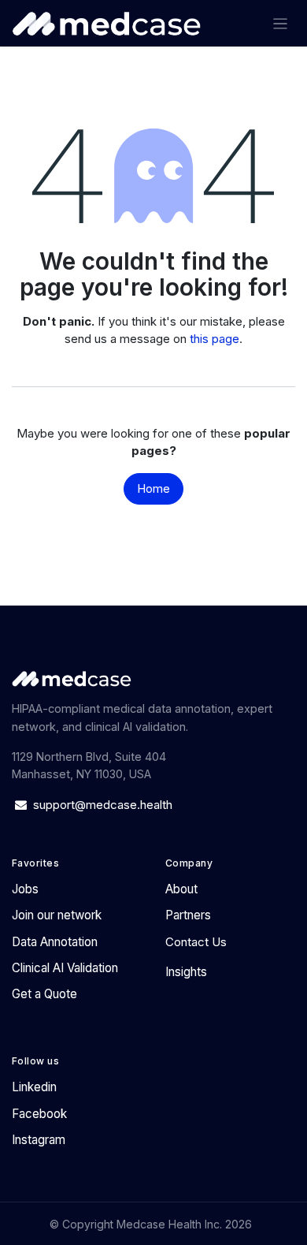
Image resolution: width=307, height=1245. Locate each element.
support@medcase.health (104, 804)
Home (153, 488)
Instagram (38, 1139)
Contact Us (196, 941)
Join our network (57, 915)
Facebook (39, 1113)
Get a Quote (44, 993)
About (181, 889)
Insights (186, 971)
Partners (188, 915)
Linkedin (34, 1086)
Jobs (25, 889)
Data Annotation (55, 941)
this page (214, 338)
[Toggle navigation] (280, 23)
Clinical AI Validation (65, 967)
